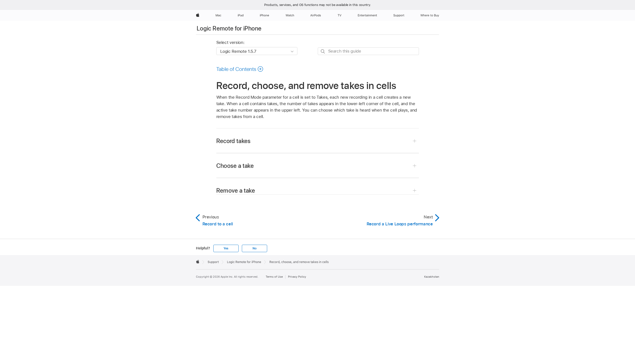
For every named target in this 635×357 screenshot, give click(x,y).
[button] (240, 69)
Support (213, 262)
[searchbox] (368, 51)
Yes (225, 248)
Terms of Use (274, 276)
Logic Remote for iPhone (229, 28)
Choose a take (235, 165)
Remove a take (235, 190)
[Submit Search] (323, 51)
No (254, 248)
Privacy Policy (297, 276)
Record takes (233, 141)
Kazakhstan (431, 276)
